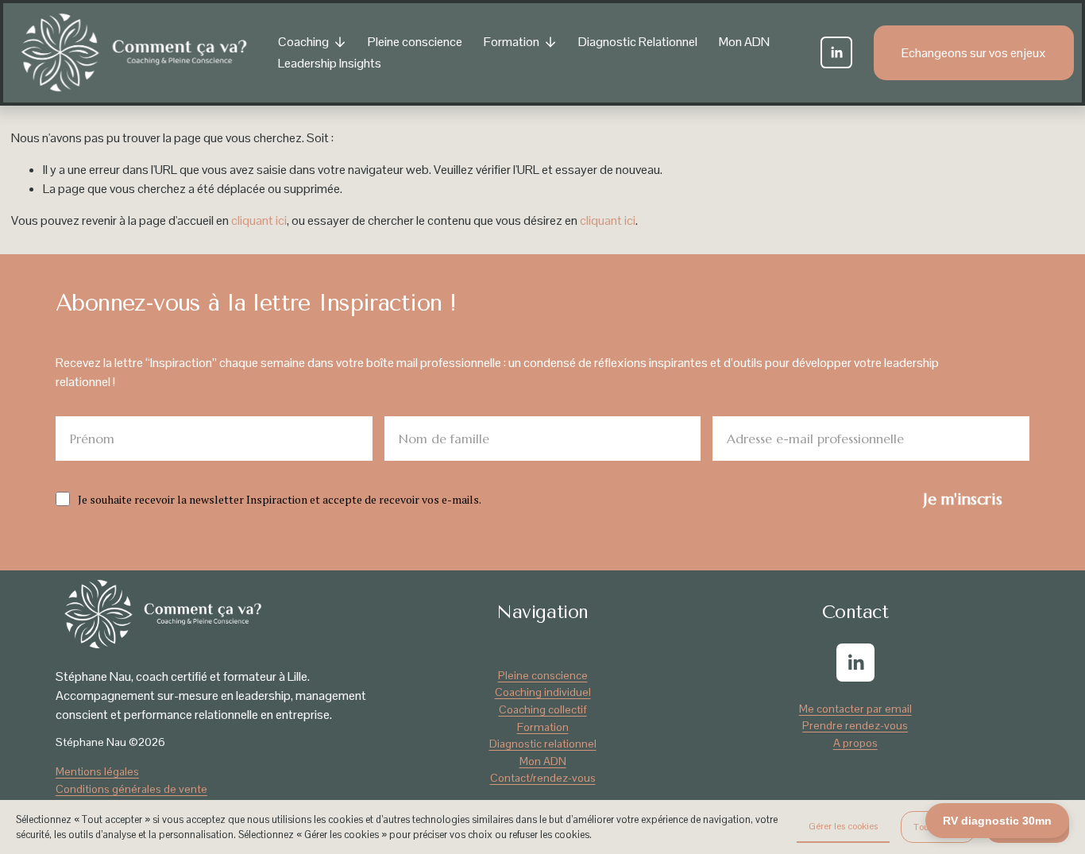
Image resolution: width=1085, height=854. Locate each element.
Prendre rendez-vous (855, 725)
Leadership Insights (329, 63)
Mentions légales (97, 771)
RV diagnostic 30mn (997, 820)
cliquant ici (259, 220)
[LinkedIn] (836, 52)
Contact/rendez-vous (543, 778)
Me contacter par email (855, 708)
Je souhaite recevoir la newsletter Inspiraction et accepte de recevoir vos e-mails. (279, 499)
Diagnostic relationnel (543, 743)
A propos (855, 743)
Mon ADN (744, 41)
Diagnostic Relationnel (637, 41)
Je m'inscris (962, 499)
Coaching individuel (543, 692)
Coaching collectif (543, 709)
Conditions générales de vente (131, 789)
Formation (543, 727)
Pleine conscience (415, 41)
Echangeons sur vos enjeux (974, 52)
